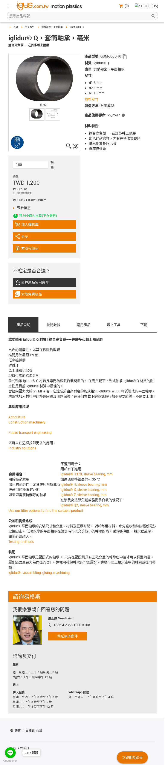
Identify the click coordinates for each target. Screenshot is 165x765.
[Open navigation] (10, 6)
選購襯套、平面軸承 (52, 26)
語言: (22, 730)
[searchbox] (79, 16)
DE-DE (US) (149, 6)
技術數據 (53, 324)
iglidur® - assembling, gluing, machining (39, 572)
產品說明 (23, 324)
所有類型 (29, 26)
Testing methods (21, 541)
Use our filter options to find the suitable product (45, 510)
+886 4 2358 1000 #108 (71, 625)
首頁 (15, 26)
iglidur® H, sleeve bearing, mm (84, 484)
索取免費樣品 (32, 295)
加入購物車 (26, 225)
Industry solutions (22, 448)
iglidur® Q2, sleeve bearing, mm (85, 505)
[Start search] (153, 16)
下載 (143, 324)
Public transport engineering (30, 432)
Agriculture (16, 417)
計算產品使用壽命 (37, 283)
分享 (26, 237)
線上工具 (114, 324)
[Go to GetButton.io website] (10, 761)
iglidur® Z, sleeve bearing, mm (84, 494)
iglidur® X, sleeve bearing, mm (84, 489)
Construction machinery (26, 422)
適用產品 (83, 324)
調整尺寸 (91, 99)
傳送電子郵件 (67, 636)
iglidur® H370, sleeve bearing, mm (87, 474)
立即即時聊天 (132, 757)
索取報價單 (33, 249)
